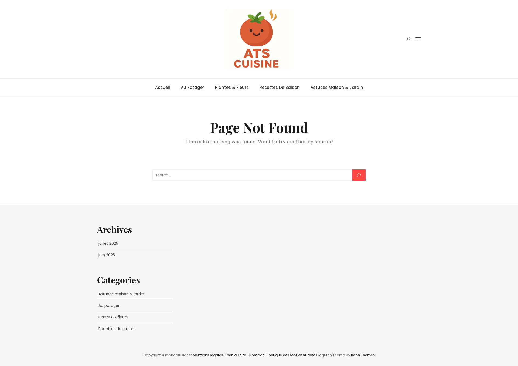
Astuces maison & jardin (337, 87)
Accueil (162, 87)
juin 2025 (106, 255)
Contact (256, 355)
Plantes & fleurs (232, 87)
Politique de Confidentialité (291, 355)
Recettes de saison (280, 87)
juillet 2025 (108, 243)
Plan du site (236, 355)
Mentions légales (208, 355)
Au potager (192, 87)
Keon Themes (363, 355)
